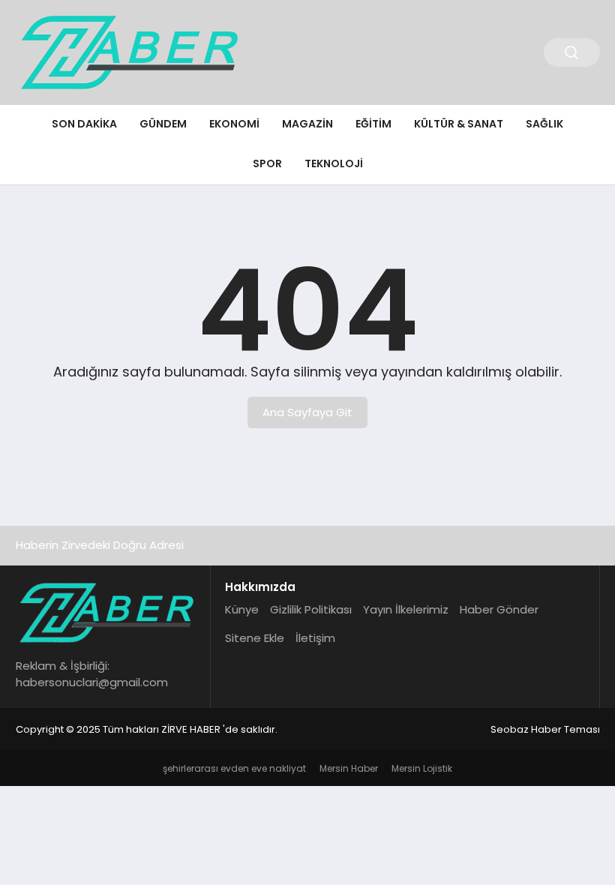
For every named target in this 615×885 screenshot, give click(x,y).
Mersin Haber (349, 768)
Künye (242, 609)
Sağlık (544, 123)
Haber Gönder (499, 609)
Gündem (163, 123)
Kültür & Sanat (458, 123)
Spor (267, 163)
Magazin (307, 123)
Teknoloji (333, 163)
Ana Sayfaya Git (307, 412)
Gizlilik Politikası (311, 609)
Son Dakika (84, 123)
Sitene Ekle (254, 638)
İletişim (315, 638)
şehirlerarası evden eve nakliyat (234, 768)
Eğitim (374, 123)
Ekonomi (234, 123)
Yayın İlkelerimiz (405, 609)
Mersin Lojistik (422, 768)
